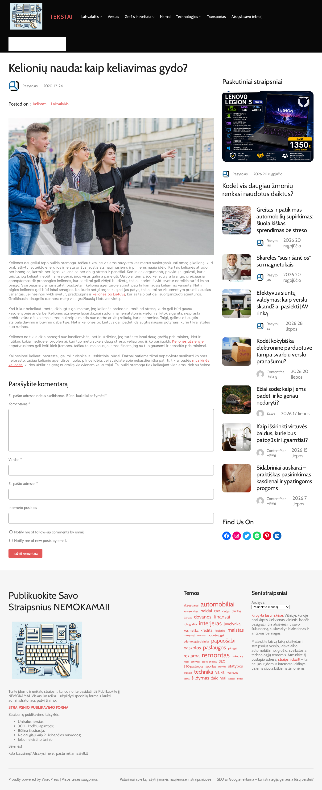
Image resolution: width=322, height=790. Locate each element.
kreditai (207, 630)
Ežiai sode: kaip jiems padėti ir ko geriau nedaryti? (281, 395)
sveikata (188, 672)
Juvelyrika (232, 623)
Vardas (15, 459)
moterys (201, 635)
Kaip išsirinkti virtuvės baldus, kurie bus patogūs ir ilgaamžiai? (282, 433)
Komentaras (19, 404)
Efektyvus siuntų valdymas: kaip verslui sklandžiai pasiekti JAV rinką (282, 303)
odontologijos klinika (196, 641)
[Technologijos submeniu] (200, 17)
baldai (206, 611)
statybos (235, 665)
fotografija (190, 624)
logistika (220, 630)
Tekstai (61, 16)
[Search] (61, 44)
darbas (188, 617)
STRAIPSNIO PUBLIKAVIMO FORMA (38, 707)
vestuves (232, 672)
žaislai (231, 678)
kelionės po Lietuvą (108, 294)
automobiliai (218, 604)
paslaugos (214, 647)
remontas (216, 655)
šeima (187, 678)
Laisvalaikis (60, 104)
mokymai (189, 635)
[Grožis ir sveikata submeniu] (153, 17)
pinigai (232, 648)
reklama (192, 656)
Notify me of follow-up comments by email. (49, 532)
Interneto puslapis (22, 507)
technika (203, 671)
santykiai (195, 661)
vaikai (220, 672)
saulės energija (209, 661)
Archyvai (258, 602)
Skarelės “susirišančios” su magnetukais (283, 261)
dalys (226, 611)
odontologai (216, 635)
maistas (235, 630)
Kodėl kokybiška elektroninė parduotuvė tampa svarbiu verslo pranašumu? (284, 351)
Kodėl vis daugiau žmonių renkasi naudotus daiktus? (257, 190)
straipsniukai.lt (289, 659)
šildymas (200, 678)
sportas (211, 666)
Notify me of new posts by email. (40, 540)
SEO (222, 661)
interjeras (210, 623)
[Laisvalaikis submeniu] (101, 17)
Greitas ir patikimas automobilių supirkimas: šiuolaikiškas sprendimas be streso (284, 219)
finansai (222, 617)
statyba (222, 666)
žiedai (240, 678)
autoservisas (191, 611)
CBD (217, 611)
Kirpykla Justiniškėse (267, 615)
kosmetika (191, 630)
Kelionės (39, 104)
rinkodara (237, 656)
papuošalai (223, 640)
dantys (236, 611)
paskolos (192, 648)
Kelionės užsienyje (188, 341)
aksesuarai (191, 605)
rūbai (186, 661)
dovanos (202, 617)
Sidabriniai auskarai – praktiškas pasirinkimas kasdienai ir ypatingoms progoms (284, 477)
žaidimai (218, 677)
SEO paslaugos (193, 666)
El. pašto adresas (23, 483)
